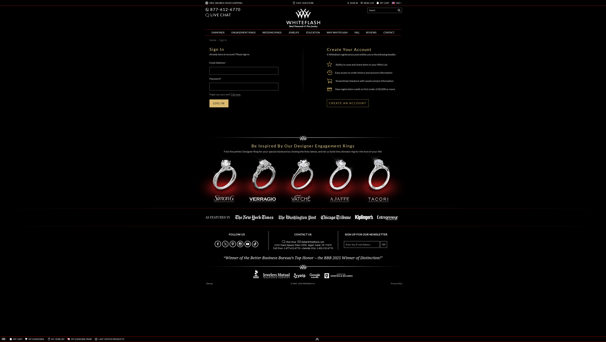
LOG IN (219, 103)
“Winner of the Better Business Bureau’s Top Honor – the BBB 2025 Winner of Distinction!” (303, 258)
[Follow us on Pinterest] (233, 246)
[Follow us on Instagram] (240, 246)
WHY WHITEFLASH (337, 32)
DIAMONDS (218, 32)
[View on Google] (315, 277)
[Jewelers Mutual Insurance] (276, 277)
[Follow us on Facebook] (218, 246)
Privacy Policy (396, 283)
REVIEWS (371, 32)
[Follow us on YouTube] (247, 246)
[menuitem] (218, 32)
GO (383, 244)
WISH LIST (369, 3)
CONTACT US (303, 234)
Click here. (236, 94)
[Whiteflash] (303, 18)
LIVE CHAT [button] (220, 15)
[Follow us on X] (225, 246)
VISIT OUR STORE (305, 3)
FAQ (357, 32)
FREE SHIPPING (226, 3)
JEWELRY (294, 32)
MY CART (384, 3)
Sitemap (209, 283)
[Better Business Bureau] (256, 277)
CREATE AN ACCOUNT (347, 103)
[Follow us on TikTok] (255, 246)
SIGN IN (354, 3)
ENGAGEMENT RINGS (243, 32)
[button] (207, 15)
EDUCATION (313, 32)
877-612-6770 (225, 9)
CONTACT (388, 32)
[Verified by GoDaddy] (338, 277)
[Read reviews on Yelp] (299, 277)
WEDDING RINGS (272, 32)
